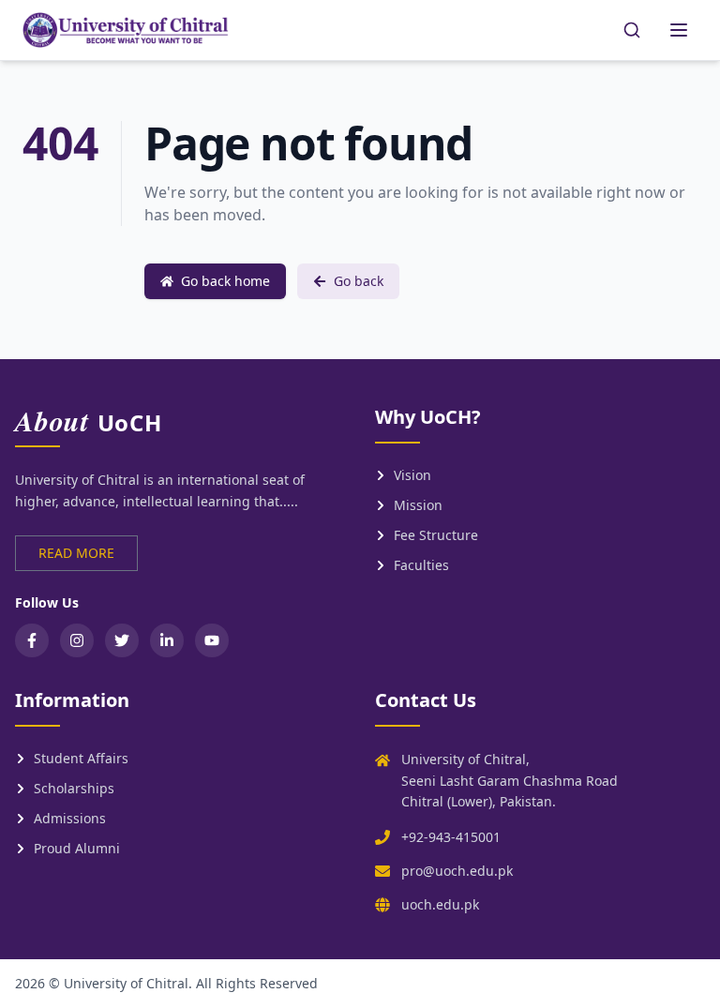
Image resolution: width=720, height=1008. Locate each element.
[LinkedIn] (167, 640)
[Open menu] (679, 30)
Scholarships (74, 788)
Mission (418, 505)
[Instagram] (77, 640)
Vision (412, 475)
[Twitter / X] (122, 640)
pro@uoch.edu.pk (457, 871)
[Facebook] (32, 640)
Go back (358, 281)
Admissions (70, 818)
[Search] (632, 30)
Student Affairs (81, 758)
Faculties (421, 565)
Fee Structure (436, 535)
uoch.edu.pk (440, 904)
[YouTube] (212, 640)
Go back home (225, 281)
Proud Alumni (77, 848)
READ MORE (76, 553)
